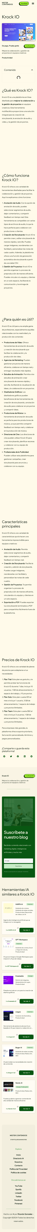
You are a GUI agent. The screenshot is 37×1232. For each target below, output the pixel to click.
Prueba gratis (14, 46)
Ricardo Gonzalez (25, 1214)
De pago (5, 46)
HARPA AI (19, 904)
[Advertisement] (18, 147)
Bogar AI (18, 1048)
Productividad (7, 58)
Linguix (18, 1012)
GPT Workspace (21, 940)
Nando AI (18, 1083)
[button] (33, 3)
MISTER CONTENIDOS (7, 3)
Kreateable (19, 976)
